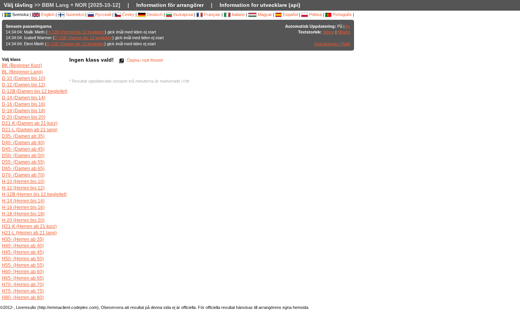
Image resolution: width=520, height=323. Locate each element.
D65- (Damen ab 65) (23, 168)
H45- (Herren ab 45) (23, 252)
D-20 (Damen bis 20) (23, 117)
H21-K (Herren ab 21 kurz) (29, 226)
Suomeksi (74, 14)
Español (290, 14)
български (182, 14)
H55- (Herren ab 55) (23, 265)
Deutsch (154, 14)
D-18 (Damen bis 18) (23, 110)
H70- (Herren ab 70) (23, 284)
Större (328, 32)
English (47, 14)
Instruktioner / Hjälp (332, 43)
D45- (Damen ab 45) (23, 149)
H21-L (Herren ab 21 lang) (29, 232)
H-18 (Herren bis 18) (23, 213)
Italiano (238, 14)
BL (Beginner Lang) (22, 72)
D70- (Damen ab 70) (23, 175)
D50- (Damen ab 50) (23, 155)
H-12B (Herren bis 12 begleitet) (76, 32)
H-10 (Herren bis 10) (23, 181)
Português (342, 14)
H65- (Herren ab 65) (23, 278)
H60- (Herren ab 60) (23, 271)
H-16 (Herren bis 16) (23, 207)
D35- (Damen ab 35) (23, 136)
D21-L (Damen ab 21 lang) (29, 129)
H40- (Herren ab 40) (23, 245)
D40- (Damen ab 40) (23, 142)
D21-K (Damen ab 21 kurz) (29, 123)
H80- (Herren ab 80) (23, 297)
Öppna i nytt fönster (144, 60)
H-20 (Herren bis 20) (23, 220)
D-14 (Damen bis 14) (23, 97)
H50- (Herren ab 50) (23, 258)
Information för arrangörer (170, 5)
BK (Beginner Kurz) (22, 65)
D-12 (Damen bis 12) (23, 85)
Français (211, 14)
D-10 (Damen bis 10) (23, 78)
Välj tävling (18, 5)
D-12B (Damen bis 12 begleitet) (83, 37)
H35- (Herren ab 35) (23, 239)
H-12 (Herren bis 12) (23, 188)
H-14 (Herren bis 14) (23, 201)
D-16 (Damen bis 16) (23, 104)
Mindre (344, 32)
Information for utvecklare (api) (260, 5)
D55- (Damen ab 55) (23, 162)
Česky (127, 14)
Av (347, 26)
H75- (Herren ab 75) (23, 291)
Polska (315, 14)
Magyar (264, 14)
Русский (102, 14)
